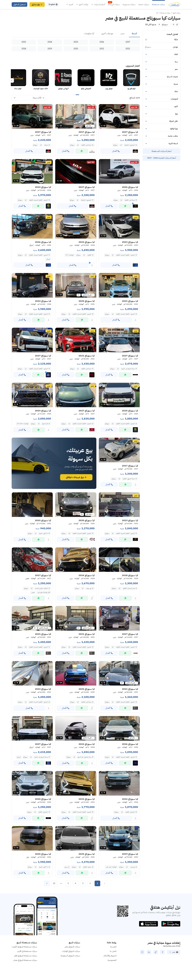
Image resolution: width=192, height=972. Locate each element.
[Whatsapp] (81, 151)
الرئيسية (113, 946)
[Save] (102, 107)
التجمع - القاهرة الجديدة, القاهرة (38, 200)
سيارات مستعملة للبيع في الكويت (24, 946)
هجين (33, 592)
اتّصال (114, 151)
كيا (121, 145)
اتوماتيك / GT (70, 255)
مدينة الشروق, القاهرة (129, 479)
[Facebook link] (162, 952)
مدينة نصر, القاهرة (86, 145)
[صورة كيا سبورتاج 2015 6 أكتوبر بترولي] (32, 504)
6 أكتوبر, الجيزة (43, 533)
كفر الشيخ (45, 423)
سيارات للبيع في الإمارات (71, 951)
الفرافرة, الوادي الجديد (41, 588)
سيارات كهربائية (114, 4)
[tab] (134, 33)
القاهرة (89, 255)
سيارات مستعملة (158, 4)
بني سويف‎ (88, 588)
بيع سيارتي (36, 4)
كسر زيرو (67, 867)
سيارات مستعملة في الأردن (27, 951)
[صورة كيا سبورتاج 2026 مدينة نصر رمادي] (119, 171)
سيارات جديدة (143, 4)
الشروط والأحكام (110, 955)
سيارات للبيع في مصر (72, 946)
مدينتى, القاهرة (87, 867)
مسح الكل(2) (150, 24)
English (52, 4)
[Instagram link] (142, 952)
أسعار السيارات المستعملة (161, 151)
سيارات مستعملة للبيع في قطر (25, 955)
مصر (173, 952)
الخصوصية (112, 960)
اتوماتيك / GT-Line (22, 423)
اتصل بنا (113, 951)
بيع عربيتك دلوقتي (75, 477)
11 (54, 883)
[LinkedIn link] (149, 952)
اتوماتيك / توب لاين (111, 867)
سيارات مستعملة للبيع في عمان (25, 960)
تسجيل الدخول (19, 4)
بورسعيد (132, 867)
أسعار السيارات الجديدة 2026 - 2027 (161, 157)
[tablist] (76, 33)
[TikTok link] (155, 952)
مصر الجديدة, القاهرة (129, 588)
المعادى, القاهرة (43, 812)
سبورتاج (115, 145)
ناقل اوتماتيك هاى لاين (43, 592)
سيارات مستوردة (129, 4)
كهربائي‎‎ (48, 259)
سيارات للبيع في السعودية (70, 955)
